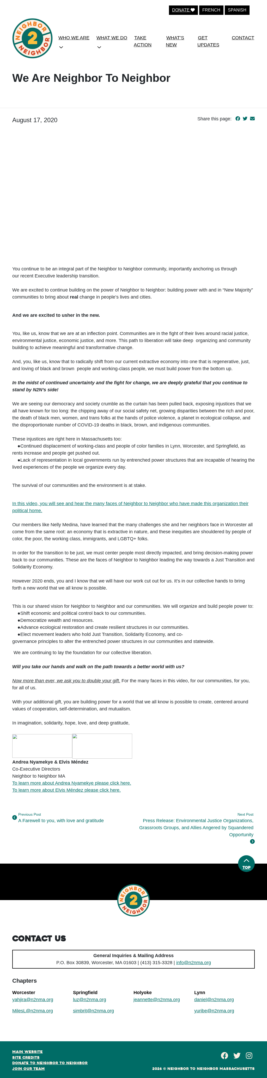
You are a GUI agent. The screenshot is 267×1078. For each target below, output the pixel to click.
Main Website (27, 1051)
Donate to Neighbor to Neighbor (50, 1063)
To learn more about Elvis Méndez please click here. (66, 790)
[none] (73, 43)
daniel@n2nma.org (214, 999)
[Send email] (252, 118)
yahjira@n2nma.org (32, 999)
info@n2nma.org (193, 962)
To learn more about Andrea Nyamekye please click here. (71, 783)
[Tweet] (245, 118)
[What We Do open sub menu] (99, 47)
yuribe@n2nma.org (214, 1010)
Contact (243, 37)
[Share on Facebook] (237, 118)
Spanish (237, 10)
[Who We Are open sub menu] (61, 47)
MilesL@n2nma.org (32, 1010)
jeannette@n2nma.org (157, 999)
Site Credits (26, 1057)
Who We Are (73, 37)
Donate (181, 10)
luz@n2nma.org (89, 999)
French (211, 10)
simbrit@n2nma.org (93, 1010)
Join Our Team (28, 1068)
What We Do (111, 37)
